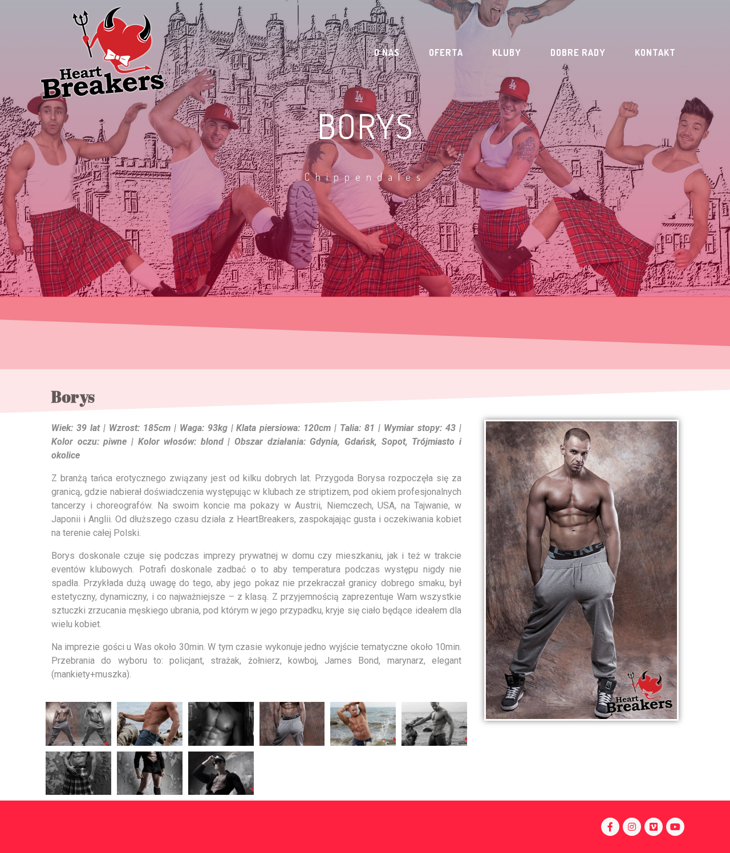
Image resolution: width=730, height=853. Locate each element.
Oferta (446, 52)
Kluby (506, 52)
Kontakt (655, 52)
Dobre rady (578, 52)
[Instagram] (632, 827)
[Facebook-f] (610, 827)
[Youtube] (675, 827)
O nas (387, 52)
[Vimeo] (653, 827)
